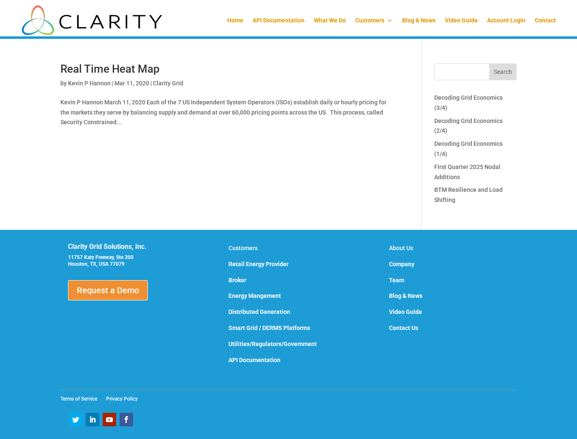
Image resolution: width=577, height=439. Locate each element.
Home (235, 20)
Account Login (506, 20)
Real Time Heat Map (110, 69)
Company (401, 264)
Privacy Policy (122, 399)
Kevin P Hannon (89, 83)
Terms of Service (81, 399)
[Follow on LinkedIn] (92, 419)
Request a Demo (108, 290)
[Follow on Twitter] (75, 419)
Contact (545, 20)
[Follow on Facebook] (126, 419)
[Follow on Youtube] (109, 419)
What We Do (330, 20)
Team (396, 280)
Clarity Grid (168, 83)
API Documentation (279, 20)
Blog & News (418, 20)
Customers (369, 20)
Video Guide (461, 20)
